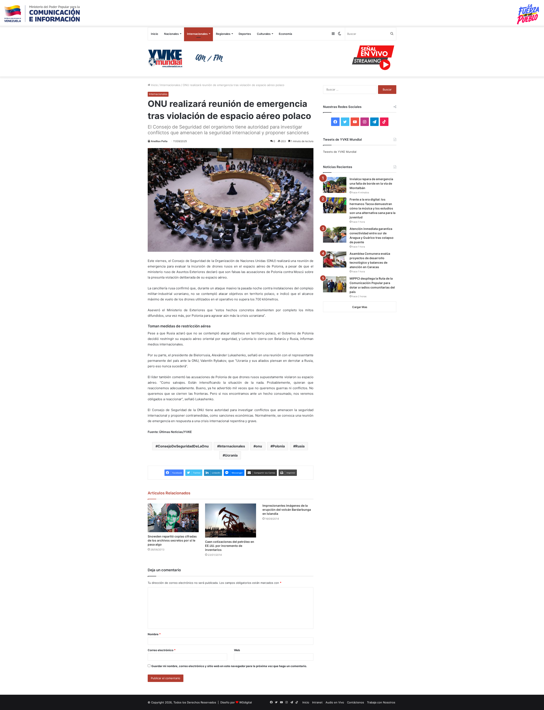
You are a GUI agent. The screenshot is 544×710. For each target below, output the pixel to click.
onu (259, 446)
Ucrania (231, 455)
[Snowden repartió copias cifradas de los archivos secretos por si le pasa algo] (173, 518)
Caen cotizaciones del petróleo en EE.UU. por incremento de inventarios (229, 546)
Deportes (245, 33)
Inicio (154, 33)
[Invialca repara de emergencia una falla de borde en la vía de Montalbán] (334, 185)
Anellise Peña (159, 141)
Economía (285, 33)
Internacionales (197, 33)
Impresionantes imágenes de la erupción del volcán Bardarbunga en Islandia (286, 509)
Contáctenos (355, 702)
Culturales (264, 33)
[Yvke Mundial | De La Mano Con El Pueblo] (187, 58)
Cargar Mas (359, 307)
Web (237, 650)
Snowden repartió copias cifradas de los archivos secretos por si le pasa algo (172, 540)
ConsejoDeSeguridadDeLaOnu (183, 446)
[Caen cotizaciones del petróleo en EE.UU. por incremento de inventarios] (230, 520)
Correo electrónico (162, 650)
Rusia (300, 446)
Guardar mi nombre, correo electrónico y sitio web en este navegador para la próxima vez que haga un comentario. (229, 666)
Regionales (223, 33)
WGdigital (245, 702)
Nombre (154, 634)
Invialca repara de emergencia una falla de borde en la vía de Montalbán (371, 183)
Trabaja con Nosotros (381, 702)
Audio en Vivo (335, 702)
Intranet (317, 702)
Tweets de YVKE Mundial (339, 151)
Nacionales (171, 33)
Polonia (279, 446)
